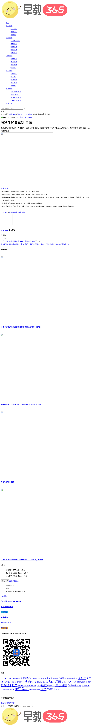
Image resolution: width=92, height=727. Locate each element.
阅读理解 (51, 689)
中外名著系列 (16, 101)
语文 (6, 188)
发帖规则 (11, 703)
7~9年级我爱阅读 (7, 482)
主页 (7, 23)
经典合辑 (9, 89)
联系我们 (4, 703)
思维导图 (84, 682)
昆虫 (19, 685)
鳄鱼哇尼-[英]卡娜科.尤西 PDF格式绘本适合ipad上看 (21, 404)
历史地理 (14, 44)
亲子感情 (34, 678)
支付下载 (5, 581)
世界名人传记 (13, 678)
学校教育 (9, 71)
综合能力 (9, 38)
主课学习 (14, 74)
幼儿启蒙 (55, 681)
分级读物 (62, 678)
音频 (57, 689)
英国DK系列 (15, 95)
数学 (14, 685)
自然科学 (14, 53)
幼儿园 (13, 77)
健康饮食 (55, 678)
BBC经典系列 (16, 92)
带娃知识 (45, 682)
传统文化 (48, 678)
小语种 (13, 35)
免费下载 (9, 104)
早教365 (12, 114)
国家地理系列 (16, 98)
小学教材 (28, 681)
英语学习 (14, 32)
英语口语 (4, 689)
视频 (38, 689)
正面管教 (14, 65)
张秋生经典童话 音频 (17, 212)
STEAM (4, 678)
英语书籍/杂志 (74, 685)
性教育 (13, 68)
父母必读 (9, 56)
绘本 (44, 685)
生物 (30, 685)
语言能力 (9, 26)
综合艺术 (14, 47)
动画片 (82, 678)
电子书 (34, 685)
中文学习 (14, 29)
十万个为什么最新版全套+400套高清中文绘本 (18, 241)
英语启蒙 (11, 689)
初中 (68, 678)
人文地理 (40, 678)
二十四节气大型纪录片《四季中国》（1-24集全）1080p (22, 560)
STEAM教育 (15, 41)
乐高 (18, 678)
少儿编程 (38, 682)
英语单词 (85, 685)
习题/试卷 (25, 678)
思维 (79, 682)
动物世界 (73, 678)
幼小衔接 (14, 80)
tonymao (4, 230)
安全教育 (14, 59)
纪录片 (39, 685)
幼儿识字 (65, 682)
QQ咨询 (4, 596)
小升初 (13, 86)
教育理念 (14, 62)
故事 (3, 188)
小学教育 (14, 83)
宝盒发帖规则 (14, 581)
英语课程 (32, 689)
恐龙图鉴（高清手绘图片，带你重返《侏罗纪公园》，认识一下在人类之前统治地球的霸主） (35, 244)
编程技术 (14, 50)
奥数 (8, 682)
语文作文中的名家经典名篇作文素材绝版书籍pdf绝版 (21, 327)
